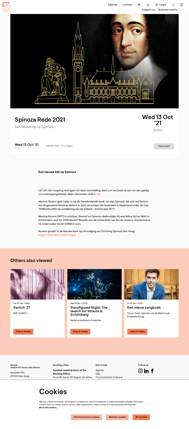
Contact (127, 5)
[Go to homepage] (5, 6)
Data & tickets (23, 331)
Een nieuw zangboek (144, 308)
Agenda (112, 5)
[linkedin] (146, 371)
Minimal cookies (117, 417)
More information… (48, 408)
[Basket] (148, 5)
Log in (163, 5)
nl (139, 5)
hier (98, 194)
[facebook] (152, 371)
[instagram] (140, 371)
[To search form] (173, 5)
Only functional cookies (86, 417)
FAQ (98, 374)
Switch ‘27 (21, 308)
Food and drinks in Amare (109, 377)
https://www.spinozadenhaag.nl (57, 235)
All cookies (141, 417)
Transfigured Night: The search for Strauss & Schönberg (89, 311)
